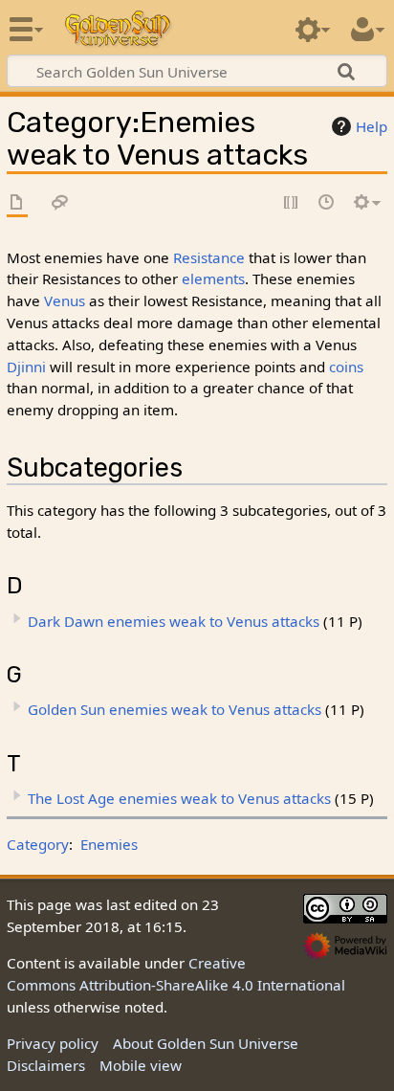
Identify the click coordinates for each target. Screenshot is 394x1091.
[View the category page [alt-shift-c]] (17, 203)
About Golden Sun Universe (205, 1043)
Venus (64, 300)
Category (38, 844)
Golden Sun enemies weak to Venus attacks (174, 709)
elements (213, 278)
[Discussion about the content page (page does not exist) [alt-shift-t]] (60, 203)
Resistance (209, 257)
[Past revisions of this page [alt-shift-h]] (327, 203)
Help (371, 126)
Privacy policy (52, 1043)
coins (346, 366)
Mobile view (140, 1065)
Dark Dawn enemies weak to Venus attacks (173, 621)
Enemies (109, 844)
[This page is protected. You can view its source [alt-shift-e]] (291, 203)
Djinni (26, 366)
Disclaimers (46, 1065)
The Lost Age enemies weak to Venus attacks (179, 798)
